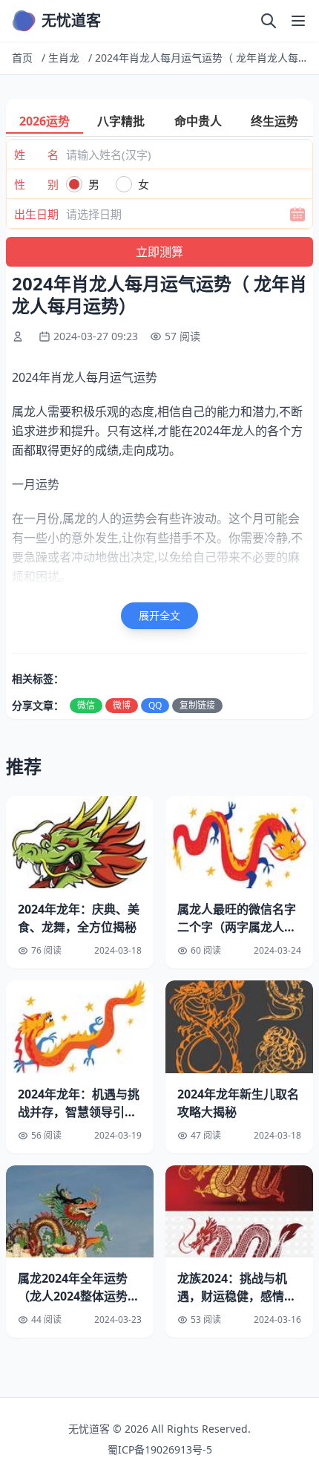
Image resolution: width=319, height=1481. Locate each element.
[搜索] (268, 21)
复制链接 (197, 705)
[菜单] (298, 21)
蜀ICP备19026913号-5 (160, 1449)
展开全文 (159, 615)
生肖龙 (63, 58)
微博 (122, 705)
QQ (155, 705)
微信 (86, 705)
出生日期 (36, 213)
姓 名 (36, 154)
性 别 (36, 184)
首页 (22, 58)
